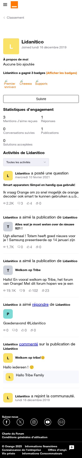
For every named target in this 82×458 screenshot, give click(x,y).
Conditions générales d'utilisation (24, 437)
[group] (8, 203)
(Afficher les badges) (61, 73)
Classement (15, 17)
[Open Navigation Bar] (6, 5)
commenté (28, 344)
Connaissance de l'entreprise (21, 450)
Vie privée (8, 453)
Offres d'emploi (58, 450)
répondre (40, 304)
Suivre (41, 99)
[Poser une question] (71, 447)
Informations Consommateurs (42, 453)
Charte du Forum (13, 433)
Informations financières (41, 446)
